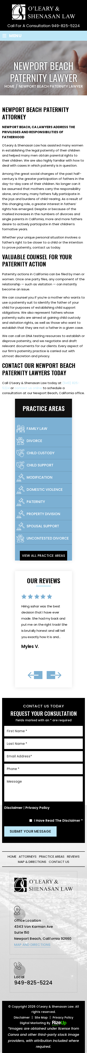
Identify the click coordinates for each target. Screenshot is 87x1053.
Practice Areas (51, 856)
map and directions (32, 944)
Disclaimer (13, 807)
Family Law (37, 428)
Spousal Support (43, 526)
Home (12, 856)
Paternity (36, 501)
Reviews (73, 856)
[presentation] (35, 675)
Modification (39, 477)
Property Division (43, 513)
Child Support (40, 465)
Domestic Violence (45, 489)
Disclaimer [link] (22, 1017)
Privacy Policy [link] (63, 1017)
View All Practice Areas (43, 555)
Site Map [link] (41, 1017)
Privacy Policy (37, 807)
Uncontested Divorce (48, 538)
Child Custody (40, 452)
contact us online (28, 388)
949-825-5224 (66, 25)
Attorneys (28, 856)
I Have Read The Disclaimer (58, 820)
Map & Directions (32, 862)
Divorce (34, 440)
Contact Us (59, 862)
